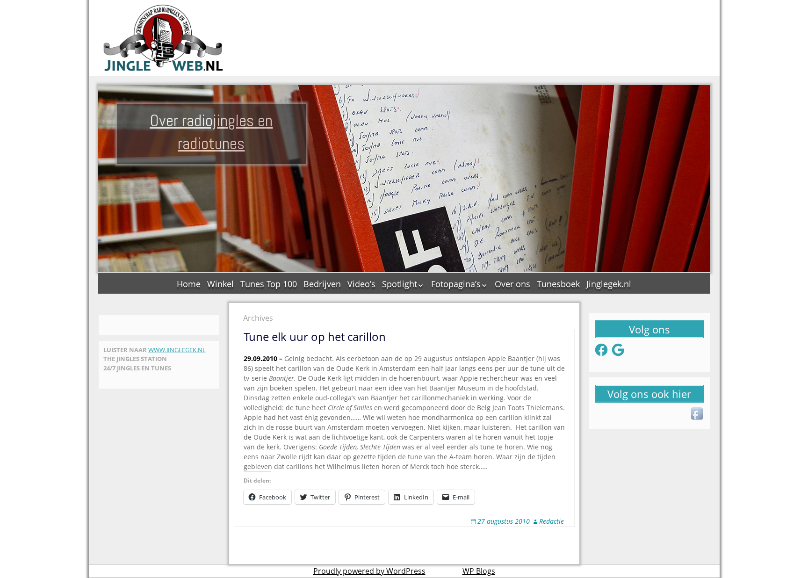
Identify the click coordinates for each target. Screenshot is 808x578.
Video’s (361, 283)
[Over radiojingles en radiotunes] (163, 37)
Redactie (551, 521)
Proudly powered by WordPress (369, 571)
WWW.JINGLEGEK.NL (177, 350)
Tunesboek (558, 283)
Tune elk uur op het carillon (315, 336)
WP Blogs (478, 571)
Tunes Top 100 (268, 283)
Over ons (512, 283)
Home (189, 283)
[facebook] (697, 414)
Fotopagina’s (456, 283)
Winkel (220, 283)
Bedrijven (322, 283)
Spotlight (399, 283)
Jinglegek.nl (608, 283)
